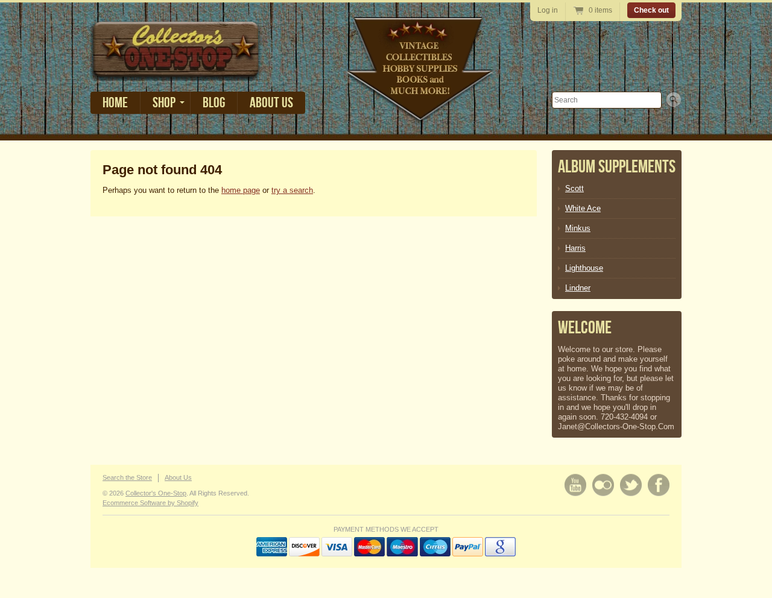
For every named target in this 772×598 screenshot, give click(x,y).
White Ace (583, 208)
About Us (271, 103)
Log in (547, 10)
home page (240, 190)
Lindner (577, 287)
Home (115, 103)
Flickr (603, 485)
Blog (214, 103)
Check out (651, 10)
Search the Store (127, 477)
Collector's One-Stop (155, 493)
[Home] (176, 72)
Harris (575, 248)
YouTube (575, 485)
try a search (292, 190)
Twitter (631, 485)
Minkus (577, 228)
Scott (574, 188)
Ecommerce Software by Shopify (150, 502)
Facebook (658, 485)
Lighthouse (584, 267)
